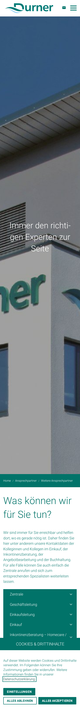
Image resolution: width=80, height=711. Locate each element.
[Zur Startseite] (29, 8)
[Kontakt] (64, 8)
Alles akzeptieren (57, 700)
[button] (73, 8)
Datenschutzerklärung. (19, 679)
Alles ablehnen (20, 700)
